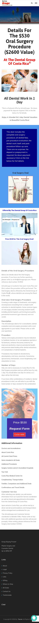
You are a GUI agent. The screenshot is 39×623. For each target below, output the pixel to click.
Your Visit (5, 472)
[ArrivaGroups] (13, 3)
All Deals (6, 588)
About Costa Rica (8, 452)
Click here (19, 434)
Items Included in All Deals (11, 460)
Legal (5, 569)
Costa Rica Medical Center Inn (12, 476)
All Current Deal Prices (9, 456)
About (5, 566)
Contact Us (6, 591)
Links (4, 577)
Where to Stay (8, 584)
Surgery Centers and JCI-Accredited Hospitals (17, 468)
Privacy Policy (7, 573)
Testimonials (7, 595)
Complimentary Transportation (12, 480)
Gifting (5, 580)
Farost (20, 619)
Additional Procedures (9, 464)
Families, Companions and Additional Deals (16, 484)
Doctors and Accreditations (11, 448)
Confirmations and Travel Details (13, 487)
